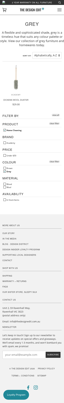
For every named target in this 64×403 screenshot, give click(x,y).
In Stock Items (12, 200)
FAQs (5, 286)
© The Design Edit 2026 (22, 368)
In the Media (9, 238)
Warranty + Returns (14, 281)
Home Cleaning (13, 130)
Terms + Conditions (22, 375)
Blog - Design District (15, 244)
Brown (9, 168)
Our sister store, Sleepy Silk (19, 292)
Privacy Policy (46, 368)
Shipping (7, 275)
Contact (7, 260)
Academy (10, 143)
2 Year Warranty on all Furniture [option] (32, 2)
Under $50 (11, 155)
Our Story (8, 233)
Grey (8, 171)
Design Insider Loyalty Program (21, 249)
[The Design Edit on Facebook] (28, 388)
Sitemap (41, 375)
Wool (8, 187)
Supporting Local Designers (19, 255)
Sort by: (27, 56)
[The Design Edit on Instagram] (36, 388)
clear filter (54, 123)
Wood (9, 184)
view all (55, 115)
